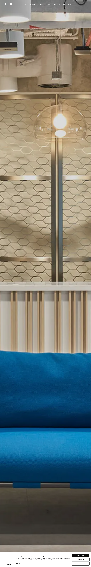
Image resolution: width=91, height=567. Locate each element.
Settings (18, 563)
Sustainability (33, 4)
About (69, 4)
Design (42, 4)
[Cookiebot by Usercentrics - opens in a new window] (8, 565)
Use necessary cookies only (81, 563)
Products (24, 4)
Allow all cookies (80, 555)
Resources (57, 4)
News (63, 4)
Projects (48, 4)
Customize (80, 559)
